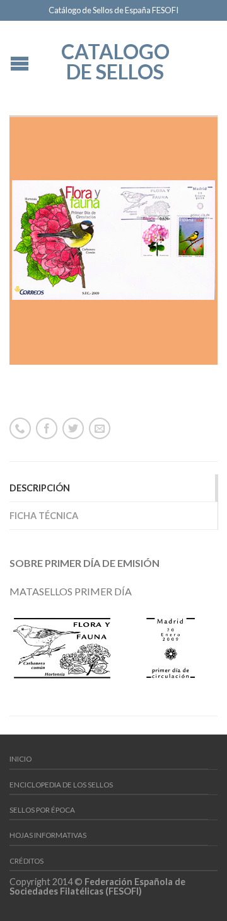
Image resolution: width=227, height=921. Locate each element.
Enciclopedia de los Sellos (61, 785)
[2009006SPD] (113, 240)
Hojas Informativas (47, 835)
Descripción (39, 488)
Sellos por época (42, 810)
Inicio (20, 759)
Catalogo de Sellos (115, 60)
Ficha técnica (43, 515)
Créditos (26, 861)
